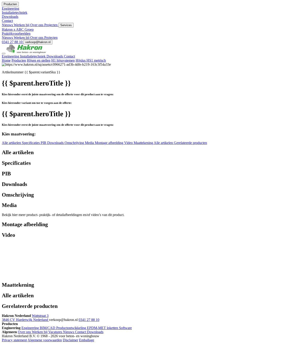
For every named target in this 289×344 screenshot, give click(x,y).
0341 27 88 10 (12, 42)
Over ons (37, 25)
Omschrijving (75, 143)
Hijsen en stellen (38, 60)
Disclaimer (70, 340)
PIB (44, 143)
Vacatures (55, 332)
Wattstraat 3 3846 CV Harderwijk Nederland (25, 318)
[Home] (26, 52)
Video (129, 143)
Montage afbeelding (109, 143)
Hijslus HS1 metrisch (91, 60)
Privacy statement (14, 340)
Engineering (11, 56)
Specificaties (31, 143)
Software (125, 328)
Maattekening (144, 143)
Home (6, 60)
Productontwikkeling (71, 328)
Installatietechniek (33, 56)
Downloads (55, 56)
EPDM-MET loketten (103, 328)
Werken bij (22, 25)
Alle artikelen (12, 143)
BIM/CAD (48, 328)
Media (90, 143)
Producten (19, 60)
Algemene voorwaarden (45, 340)
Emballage (86, 340)
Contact (69, 56)
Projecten (51, 25)
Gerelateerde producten (190, 143)
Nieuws (8, 25)
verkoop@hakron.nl (38, 42)
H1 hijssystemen (63, 60)
